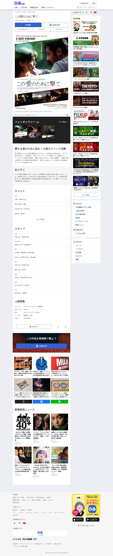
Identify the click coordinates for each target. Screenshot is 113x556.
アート (14, 512)
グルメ (50, 512)
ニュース (78, 245)
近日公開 (24, 7)
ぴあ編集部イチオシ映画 (83, 207)
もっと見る (40, 219)
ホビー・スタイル (59, 512)
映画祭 (78, 218)
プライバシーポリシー (26, 544)
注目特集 (78, 252)
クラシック (29, 512)
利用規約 (49, 544)
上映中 (16, 7)
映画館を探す (34, 7)
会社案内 (15, 544)
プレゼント (79, 256)
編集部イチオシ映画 (18, 497)
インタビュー (80, 249)
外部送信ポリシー (39, 544)
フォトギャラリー (23, 29)
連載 (77, 259)
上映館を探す (56, 25)
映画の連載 (16, 502)
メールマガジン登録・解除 (20, 546)
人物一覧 (15, 515)
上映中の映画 (80, 211)
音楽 (94, 3)
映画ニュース (26, 500)
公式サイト (35, 327)
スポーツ (36, 512)
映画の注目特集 (36, 500)
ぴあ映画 (24, 11)
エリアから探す (80, 233)
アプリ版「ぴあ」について (87, 525)
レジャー (43, 512)
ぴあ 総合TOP (84, 3)
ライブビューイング (82, 221)
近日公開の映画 (80, 214)
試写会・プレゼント (47, 7)
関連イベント (80, 225)
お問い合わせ (57, 544)
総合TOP (15, 510)
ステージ (21, 512)
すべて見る (62, 122)
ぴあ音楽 (29, 510)
